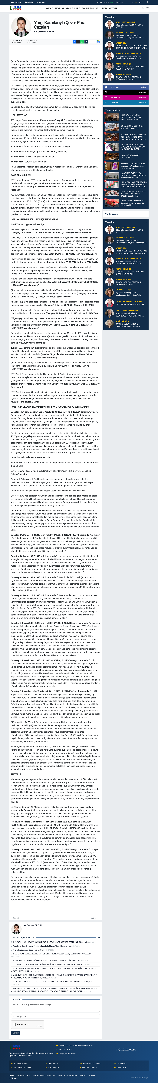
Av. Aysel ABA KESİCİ (124, 290)
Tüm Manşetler (53, 1068)
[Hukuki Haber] (15, 8)
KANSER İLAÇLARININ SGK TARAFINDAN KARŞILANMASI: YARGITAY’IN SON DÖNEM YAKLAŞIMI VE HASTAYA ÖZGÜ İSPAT (131, 325)
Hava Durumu (53, 1063)
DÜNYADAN (13, 1078)
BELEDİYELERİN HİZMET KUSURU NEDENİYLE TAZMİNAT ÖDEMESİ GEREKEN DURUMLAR (50, 942)
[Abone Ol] (98, 41)
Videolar (30, 2)
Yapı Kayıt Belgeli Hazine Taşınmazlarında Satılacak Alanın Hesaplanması (42, 946)
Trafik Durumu (122, 1063)
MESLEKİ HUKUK (73, 8)
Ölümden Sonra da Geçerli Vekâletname (29, 950)
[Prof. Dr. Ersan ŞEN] (109, 66)
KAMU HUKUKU (87, 8)
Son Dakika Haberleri (89, 1068)
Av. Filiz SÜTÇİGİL (122, 321)
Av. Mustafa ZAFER (123, 74)
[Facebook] (118, 1049)
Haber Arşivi (121, 1068)
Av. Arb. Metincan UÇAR (125, 22)
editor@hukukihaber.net (67, 1054)
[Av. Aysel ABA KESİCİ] (109, 292)
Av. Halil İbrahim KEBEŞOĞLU (127, 311)
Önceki (16, 918)
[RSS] (134, 1049)
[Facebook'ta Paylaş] (74, 41)
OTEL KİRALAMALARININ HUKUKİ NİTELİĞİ (129, 26)
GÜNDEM (75, 1076)
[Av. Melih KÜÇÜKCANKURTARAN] (109, 56)
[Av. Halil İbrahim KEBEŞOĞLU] (109, 313)
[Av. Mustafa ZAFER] (109, 77)
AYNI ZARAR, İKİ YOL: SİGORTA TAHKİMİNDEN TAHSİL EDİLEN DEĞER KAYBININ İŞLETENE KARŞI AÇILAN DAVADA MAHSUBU (130, 57)
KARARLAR (59, 8)
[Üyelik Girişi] (147, 2)
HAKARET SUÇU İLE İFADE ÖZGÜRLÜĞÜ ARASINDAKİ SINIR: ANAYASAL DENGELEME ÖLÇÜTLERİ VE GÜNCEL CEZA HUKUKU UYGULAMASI (130, 314)
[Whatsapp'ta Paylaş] (82, 41)
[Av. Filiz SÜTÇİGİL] (109, 324)
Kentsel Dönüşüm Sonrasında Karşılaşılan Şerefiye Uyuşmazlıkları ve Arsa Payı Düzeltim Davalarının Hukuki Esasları (131, 36)
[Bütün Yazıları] (99, 937)
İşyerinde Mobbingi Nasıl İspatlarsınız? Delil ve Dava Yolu (128, 294)
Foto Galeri (17, 2)
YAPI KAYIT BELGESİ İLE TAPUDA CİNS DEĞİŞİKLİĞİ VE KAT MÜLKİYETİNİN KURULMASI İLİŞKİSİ (52, 982)
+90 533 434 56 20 (65, 1050)
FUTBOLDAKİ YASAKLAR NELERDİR (130, 304)
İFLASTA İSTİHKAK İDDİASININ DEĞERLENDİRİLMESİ (128, 78)
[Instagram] (126, 1049)
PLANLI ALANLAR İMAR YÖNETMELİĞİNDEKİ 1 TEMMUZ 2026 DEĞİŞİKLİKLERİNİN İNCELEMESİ (52, 954)
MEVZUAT (113, 8)
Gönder (16, 1033)
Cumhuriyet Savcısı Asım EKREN (129, 302)
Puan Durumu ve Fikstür (22, 1068)
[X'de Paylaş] (78, 41)
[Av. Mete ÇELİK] (109, 45)
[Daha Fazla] (86, 41)
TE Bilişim (145, 1078)
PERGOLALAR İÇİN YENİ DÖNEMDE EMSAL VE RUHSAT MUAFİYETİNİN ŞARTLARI (46, 960)
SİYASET (83, 1076)
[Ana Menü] (147, 8)
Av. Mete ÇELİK (121, 43)
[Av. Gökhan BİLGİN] (21, 26)
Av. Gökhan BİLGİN (44, 31)
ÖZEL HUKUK (101, 8)
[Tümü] (146, 17)
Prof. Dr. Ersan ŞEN (124, 64)
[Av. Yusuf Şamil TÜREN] (109, 35)
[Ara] (144, 8)
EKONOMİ (91, 1076)
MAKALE (49, 8)
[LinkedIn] (130, 1049)
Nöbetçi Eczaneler (20, 1063)
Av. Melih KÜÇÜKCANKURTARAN (128, 53)
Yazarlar (42, 2)
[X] (122, 1049)
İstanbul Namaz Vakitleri (91, 1063)
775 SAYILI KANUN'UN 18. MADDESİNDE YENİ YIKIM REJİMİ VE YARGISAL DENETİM (48, 964)
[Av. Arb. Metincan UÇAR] (109, 24)
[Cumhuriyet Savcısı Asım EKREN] (109, 303)
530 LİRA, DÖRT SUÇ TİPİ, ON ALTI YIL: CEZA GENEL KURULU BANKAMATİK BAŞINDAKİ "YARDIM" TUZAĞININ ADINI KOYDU (131, 47)
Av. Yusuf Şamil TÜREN (125, 33)
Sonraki (94, 918)
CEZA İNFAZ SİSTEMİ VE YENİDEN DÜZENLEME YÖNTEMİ (130, 68)
